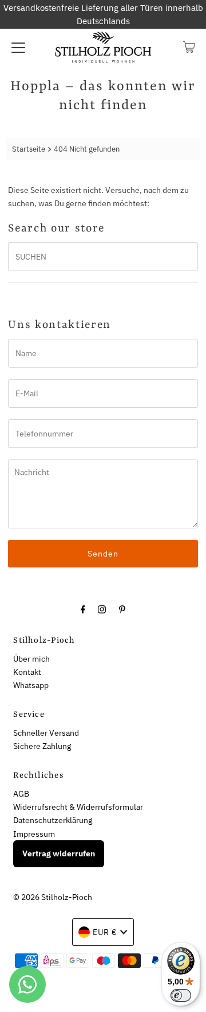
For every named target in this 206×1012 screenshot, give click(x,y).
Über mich (31, 658)
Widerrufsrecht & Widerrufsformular (78, 806)
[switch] (181, 995)
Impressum (34, 833)
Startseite (28, 149)
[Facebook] (83, 608)
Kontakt (27, 671)
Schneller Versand (46, 732)
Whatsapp (31, 684)
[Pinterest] (122, 608)
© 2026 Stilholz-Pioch (52, 896)
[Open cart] (189, 47)
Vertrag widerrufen (58, 853)
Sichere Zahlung (42, 745)
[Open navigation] (18, 47)
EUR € (105, 931)
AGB (21, 793)
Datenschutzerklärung (52, 819)
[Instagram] (102, 608)
